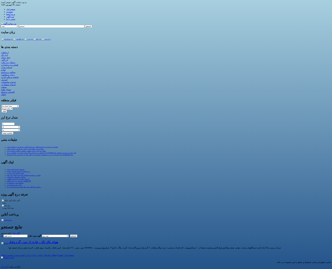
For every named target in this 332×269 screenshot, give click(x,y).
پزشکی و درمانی (8, 62)
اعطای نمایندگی (50, 255)
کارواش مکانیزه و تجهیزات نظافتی (18, 179)
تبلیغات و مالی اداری (10, 77)
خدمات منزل (6, 67)
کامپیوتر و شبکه (8, 92)
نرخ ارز (28, 255)
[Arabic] (29, 39)
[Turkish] (7, 39)
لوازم (3, 70)
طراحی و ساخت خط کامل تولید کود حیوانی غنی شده (24, 175)
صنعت (4, 87)
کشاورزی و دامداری (9, 65)
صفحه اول (69, 255)
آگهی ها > (15, 233)
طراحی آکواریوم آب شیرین (15, 173)
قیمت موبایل (6, 255)
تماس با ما (37, 255)
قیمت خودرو (18, 255)
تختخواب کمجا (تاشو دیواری (15, 169)
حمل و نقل (5, 57)
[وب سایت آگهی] (8, 24)
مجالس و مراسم (8, 72)
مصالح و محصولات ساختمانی (16, 177)
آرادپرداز (4, 267)
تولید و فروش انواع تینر (14, 185)
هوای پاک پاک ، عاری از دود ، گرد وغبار (33, 242)
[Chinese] (46, 39)
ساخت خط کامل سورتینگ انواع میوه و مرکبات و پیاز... (24, 187)
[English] (18, 39)
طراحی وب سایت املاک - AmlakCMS (19, 181)
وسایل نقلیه (6, 89)
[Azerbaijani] (38, 39)
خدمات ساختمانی (8, 82)
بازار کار (4, 55)
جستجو (88, 26)
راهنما (61, 255)
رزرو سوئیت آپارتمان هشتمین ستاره (18, 171)
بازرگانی (4, 60)
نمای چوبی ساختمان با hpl (15, 183)
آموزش (4, 80)
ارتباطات (5, 52)
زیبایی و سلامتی (8, 75)
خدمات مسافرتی (8, 85)
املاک (3, 94)
